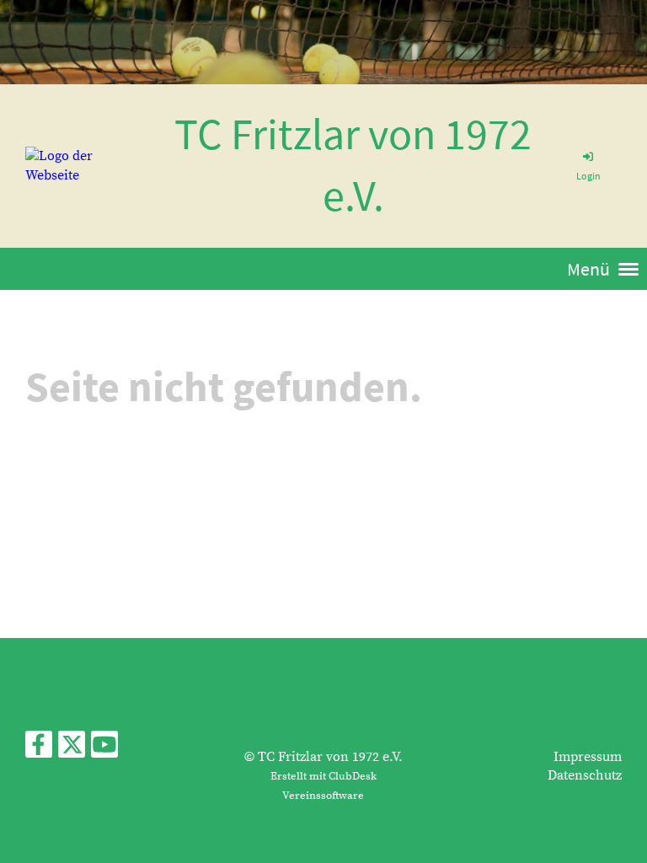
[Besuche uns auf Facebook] (38, 750)
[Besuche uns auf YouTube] (104, 750)
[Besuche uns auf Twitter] (71, 750)
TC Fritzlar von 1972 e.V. (353, 164)
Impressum (587, 756)
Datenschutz (585, 775)
